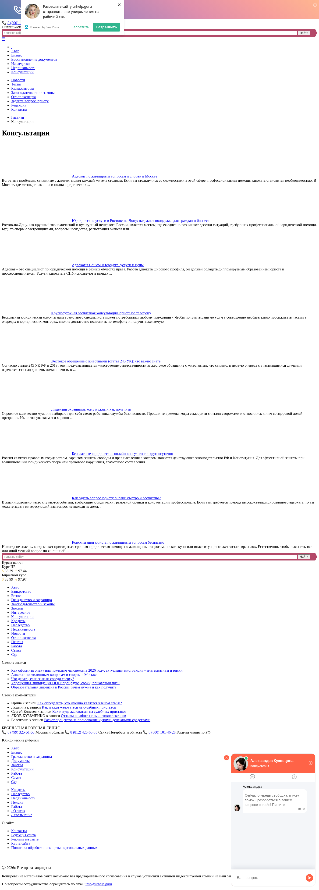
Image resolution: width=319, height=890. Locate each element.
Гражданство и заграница (31, 600)
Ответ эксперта (23, 97)
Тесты (16, 84)
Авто (15, 51)
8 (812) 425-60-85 (83, 732)
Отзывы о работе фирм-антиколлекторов (93, 716)
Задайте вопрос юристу (30, 101)
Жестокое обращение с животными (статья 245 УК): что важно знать (105, 361)
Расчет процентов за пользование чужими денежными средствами (97, 720)
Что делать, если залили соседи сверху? (42, 679)
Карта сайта (20, 843)
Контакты (19, 109)
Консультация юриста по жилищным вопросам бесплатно (118, 542)
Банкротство (21, 591)
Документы (20, 761)
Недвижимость (23, 68)
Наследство (20, 64)
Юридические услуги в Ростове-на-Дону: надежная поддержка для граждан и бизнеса (140, 221)
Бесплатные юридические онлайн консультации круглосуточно (122, 454)
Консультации (22, 72)
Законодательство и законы (33, 93)
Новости (18, 80)
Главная (17, 117)
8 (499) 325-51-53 (21, 732)
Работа (16, 646)
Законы (17, 608)
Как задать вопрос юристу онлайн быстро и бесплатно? (116, 498)
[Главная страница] (11, 47)
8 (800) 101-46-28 (162, 732)
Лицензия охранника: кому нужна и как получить (91, 409)
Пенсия (17, 642)
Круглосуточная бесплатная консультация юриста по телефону (101, 313)
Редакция (18, 105)
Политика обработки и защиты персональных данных (54, 848)
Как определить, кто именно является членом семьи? (79, 703)
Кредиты (18, 621)
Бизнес (16, 55)
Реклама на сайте (25, 839)
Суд (14, 654)
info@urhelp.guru (98, 884)
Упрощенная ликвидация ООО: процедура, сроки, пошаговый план (65, 683)
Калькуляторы (22, 88)
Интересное (20, 612)
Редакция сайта (23, 835)
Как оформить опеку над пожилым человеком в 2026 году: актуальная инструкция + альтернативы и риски (97, 670)
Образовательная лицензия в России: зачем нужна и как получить (63, 687)
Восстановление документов (34, 59)
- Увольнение (21, 815)
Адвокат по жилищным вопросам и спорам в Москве (114, 176)
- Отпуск (18, 811)
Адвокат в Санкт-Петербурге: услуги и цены (108, 265)
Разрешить (106, 27)
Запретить (80, 27)
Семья (16, 650)
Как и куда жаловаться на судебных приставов (79, 707)
